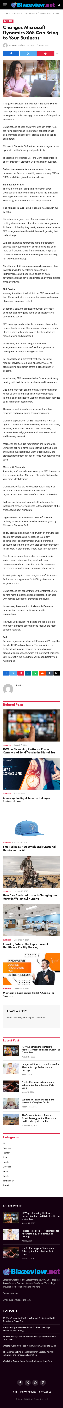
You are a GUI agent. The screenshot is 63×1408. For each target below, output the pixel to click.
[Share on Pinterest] (45, 53)
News (5, 1171)
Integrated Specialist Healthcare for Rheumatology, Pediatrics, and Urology (40, 1067)
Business (8, 21)
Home (14, 1392)
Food (5, 1157)
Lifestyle (7, 1167)
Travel (6, 1185)
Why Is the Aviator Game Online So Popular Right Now (27, 1361)
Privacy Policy (28, 1392)
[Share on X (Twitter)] (28, 53)
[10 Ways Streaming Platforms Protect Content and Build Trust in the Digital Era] (31, 725)
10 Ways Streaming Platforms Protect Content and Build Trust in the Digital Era (41, 1050)
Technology (8, 1181)
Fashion (6, 1153)
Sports (6, 1176)
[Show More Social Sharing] (57, 53)
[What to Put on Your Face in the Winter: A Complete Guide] (11, 1103)
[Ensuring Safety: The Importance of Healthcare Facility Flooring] (31, 920)
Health (6, 1162)
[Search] (58, 4)
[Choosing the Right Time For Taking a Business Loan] (31, 774)
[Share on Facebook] (11, 53)
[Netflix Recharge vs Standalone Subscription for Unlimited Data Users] (11, 1086)
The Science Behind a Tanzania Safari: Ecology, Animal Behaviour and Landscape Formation (39, 1118)
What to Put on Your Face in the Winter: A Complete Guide (29, 1346)
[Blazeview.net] (33, 4)
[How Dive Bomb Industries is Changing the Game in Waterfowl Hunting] (31, 871)
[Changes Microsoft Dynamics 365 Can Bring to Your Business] (31, 78)
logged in (23, 1017)
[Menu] (5, 4)
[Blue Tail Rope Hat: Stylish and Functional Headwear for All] (31, 823)
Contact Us (45, 1392)
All (4, 1143)
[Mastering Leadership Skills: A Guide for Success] (31, 969)
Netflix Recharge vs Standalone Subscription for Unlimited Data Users (38, 1085)
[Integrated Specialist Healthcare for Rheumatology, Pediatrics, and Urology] (11, 1068)
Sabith (14, 45)
